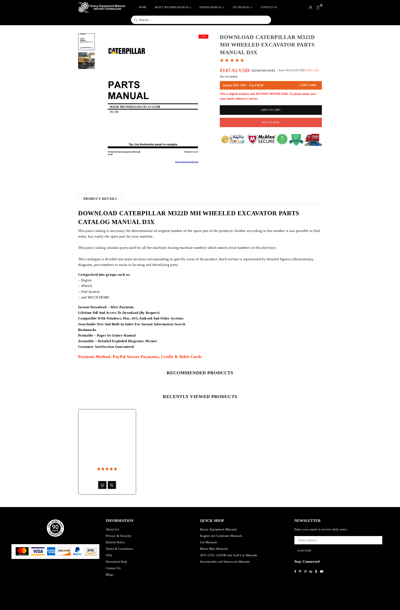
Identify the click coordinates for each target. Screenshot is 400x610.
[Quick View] (112, 485)
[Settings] (310, 7)
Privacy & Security (118, 535)
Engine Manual (211, 7)
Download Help (116, 561)
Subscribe (305, 550)
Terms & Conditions (119, 548)
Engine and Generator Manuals (221, 535)
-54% (203, 36)
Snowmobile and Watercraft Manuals (225, 561)
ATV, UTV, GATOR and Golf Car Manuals (228, 555)
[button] (318, 7)
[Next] (203, 106)
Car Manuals (208, 542)
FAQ (109, 555)
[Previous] (102, 106)
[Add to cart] (102, 485)
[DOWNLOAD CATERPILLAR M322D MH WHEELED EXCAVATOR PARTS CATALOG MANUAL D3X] (86, 42)
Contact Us (269, 7)
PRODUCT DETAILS (100, 198)
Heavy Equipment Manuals (218, 529)
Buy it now (271, 122)
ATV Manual (241, 7)
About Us (112, 529)
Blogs (110, 574)
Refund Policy (115, 542)
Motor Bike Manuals (214, 548)
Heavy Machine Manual (172, 7)
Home (142, 7)
